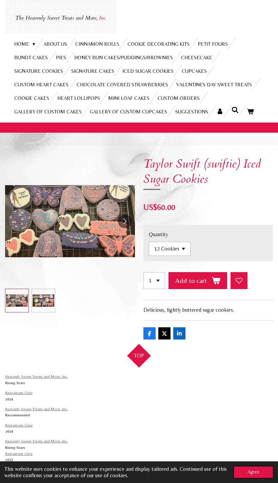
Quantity (158, 234)
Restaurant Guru (19, 393)
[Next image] (125, 221)
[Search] (235, 110)
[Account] (219, 111)
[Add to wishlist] (239, 280)
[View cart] (250, 111)
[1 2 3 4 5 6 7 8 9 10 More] (154, 280)
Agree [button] (253, 472)
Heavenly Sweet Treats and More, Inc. (36, 376)
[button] (17, 300)
